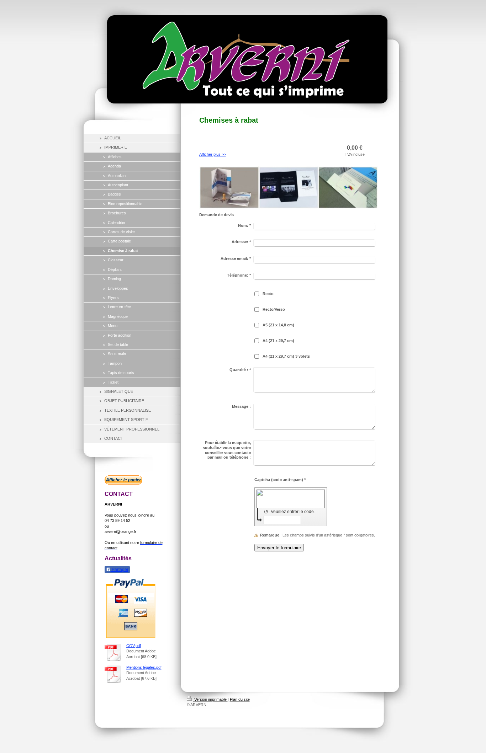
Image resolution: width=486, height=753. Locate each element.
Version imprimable (210, 699)
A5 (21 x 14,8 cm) (278, 325)
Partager (119, 569)
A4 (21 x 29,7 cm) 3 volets (286, 356)
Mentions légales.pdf (144, 667)
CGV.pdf (133, 645)
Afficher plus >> (212, 154)
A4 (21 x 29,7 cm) (278, 340)
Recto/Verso (274, 309)
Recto (268, 294)
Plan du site (240, 699)
